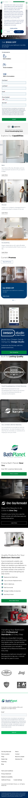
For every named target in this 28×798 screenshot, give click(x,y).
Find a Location (14, 473)
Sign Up (14, 732)
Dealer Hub (4, 759)
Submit (14, 119)
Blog (2, 764)
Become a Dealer (19, 756)
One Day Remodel (6, 751)
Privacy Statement (6, 773)
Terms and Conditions (7, 770)
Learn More (5, 175)
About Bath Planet (14, 600)
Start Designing (14, 352)
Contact (17, 754)
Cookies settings (13, 28)
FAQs (2, 756)
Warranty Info (18, 759)
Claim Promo (6, 296)
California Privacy (5, 780)
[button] (2, 35)
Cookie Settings (18, 780)
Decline (8, 31)
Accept (18, 31)
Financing (3, 761)
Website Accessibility (7, 777)
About (16, 751)
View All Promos (7, 261)
